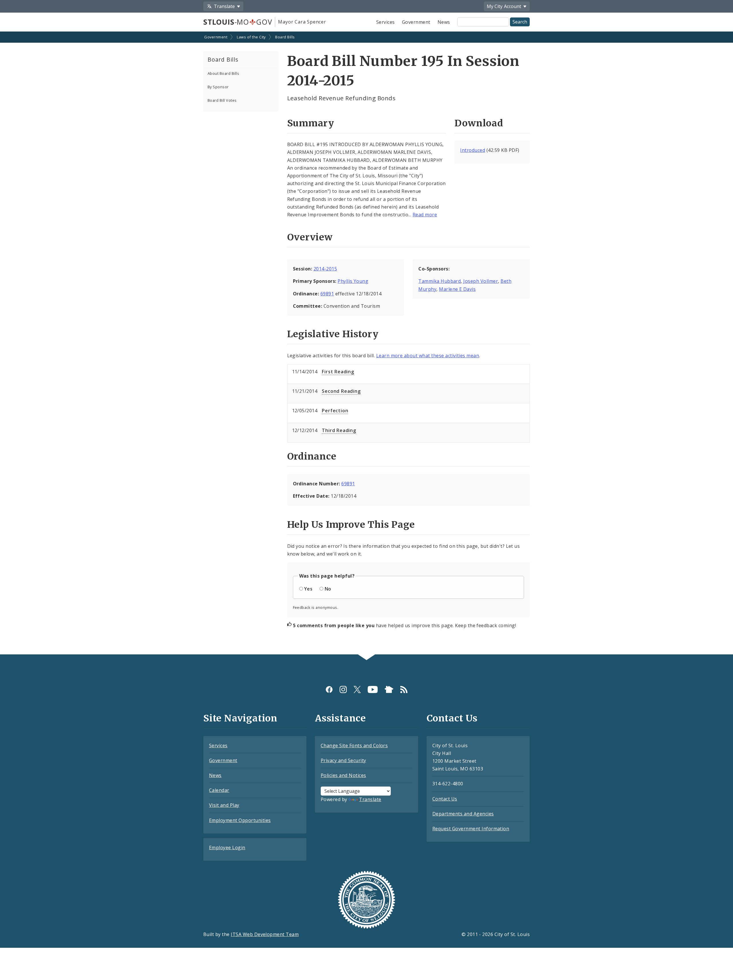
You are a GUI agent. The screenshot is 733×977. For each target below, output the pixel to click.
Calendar (219, 790)
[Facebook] (329, 689)
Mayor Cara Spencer (302, 22)
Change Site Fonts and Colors (354, 745)
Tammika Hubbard (439, 281)
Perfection (335, 410)
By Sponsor (218, 86)
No (328, 589)
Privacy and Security (343, 760)
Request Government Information (470, 828)
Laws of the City (251, 37)
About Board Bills (223, 73)
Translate (370, 799)
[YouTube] (373, 689)
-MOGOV (237, 22)
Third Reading (339, 430)
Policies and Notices (343, 775)
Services (385, 22)
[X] (357, 689)
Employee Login (227, 847)
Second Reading (341, 391)
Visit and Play (224, 805)
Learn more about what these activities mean (427, 355)
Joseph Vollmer (480, 281)
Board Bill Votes (222, 100)
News (444, 22)
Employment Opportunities (240, 820)
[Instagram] (343, 689)
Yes (308, 589)
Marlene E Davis (457, 289)
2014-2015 (325, 269)
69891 (327, 294)
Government (416, 22)
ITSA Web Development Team (265, 934)
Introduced (472, 150)
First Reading (338, 371)
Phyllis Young (353, 281)
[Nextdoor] (389, 689)
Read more (425, 214)
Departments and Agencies (463, 814)
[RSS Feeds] (403, 689)
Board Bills (285, 37)
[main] (366, 343)
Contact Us (444, 799)
